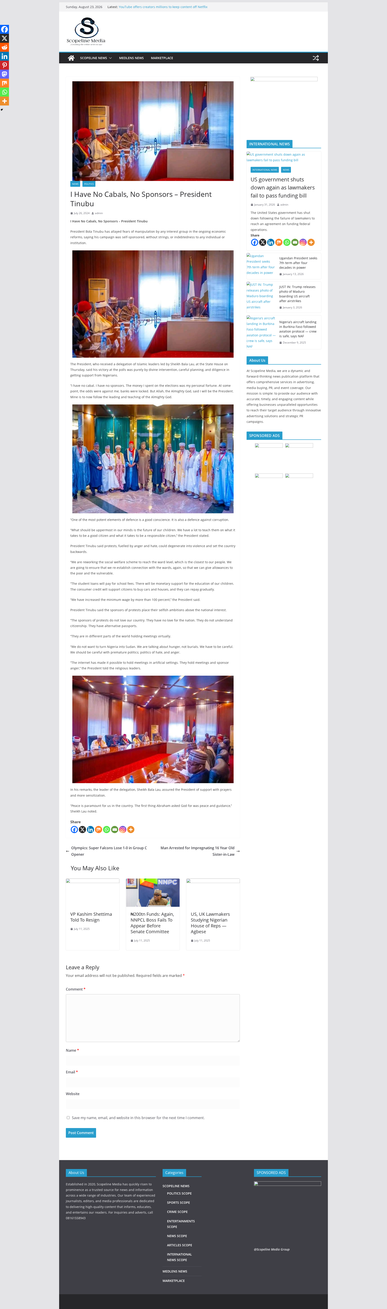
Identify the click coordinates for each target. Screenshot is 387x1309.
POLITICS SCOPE (179, 1193)
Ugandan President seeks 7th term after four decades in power (298, 263)
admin (99, 213)
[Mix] (98, 829)
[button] (109, 58)
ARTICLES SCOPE (179, 1245)
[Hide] (2, 110)
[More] (130, 829)
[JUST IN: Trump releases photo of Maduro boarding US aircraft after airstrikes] (261, 297)
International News (264, 169)
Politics (89, 183)
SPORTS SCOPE (178, 1202)
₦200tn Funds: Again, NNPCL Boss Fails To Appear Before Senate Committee (152, 923)
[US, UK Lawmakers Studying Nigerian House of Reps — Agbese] (213, 881)
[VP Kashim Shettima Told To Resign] (92, 881)
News (75, 183)
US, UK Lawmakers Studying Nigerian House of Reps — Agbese (210, 923)
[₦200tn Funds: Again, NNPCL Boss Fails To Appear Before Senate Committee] (153, 881)
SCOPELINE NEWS (93, 58)
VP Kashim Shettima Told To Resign (91, 917)
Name (72, 1050)
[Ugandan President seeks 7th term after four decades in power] (261, 266)
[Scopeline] (71, 58)
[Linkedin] (90, 829)
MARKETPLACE (162, 58)
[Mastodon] (4, 74)
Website (73, 1093)
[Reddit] (4, 47)
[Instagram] (122, 829)
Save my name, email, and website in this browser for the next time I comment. (138, 1117)
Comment (76, 989)
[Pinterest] (4, 65)
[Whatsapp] (106, 829)
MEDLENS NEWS (131, 58)
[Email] (114, 829)
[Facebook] (74, 829)
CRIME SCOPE (177, 1212)
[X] (82, 829)
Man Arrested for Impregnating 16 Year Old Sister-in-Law (197, 851)
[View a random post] (315, 58)
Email (72, 1072)
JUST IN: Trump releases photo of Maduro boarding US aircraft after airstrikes (297, 294)
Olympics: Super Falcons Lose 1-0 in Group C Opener (109, 851)
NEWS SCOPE (177, 1236)
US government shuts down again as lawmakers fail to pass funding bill (283, 187)
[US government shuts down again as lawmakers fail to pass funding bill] (284, 157)
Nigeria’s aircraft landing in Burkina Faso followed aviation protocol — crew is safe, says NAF (297, 329)
